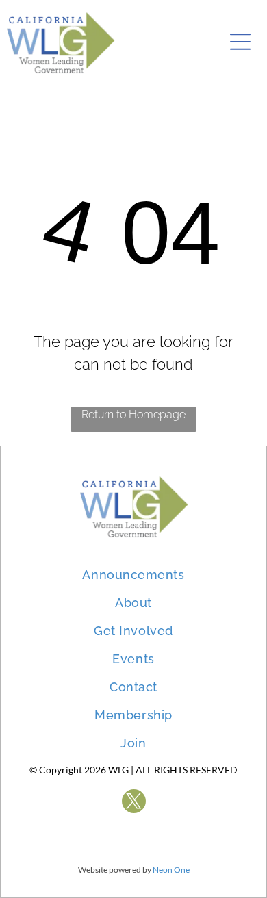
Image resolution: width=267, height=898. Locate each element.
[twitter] (134, 803)
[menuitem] (133, 568)
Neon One (171, 869)
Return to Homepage (133, 414)
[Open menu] (240, 41)
